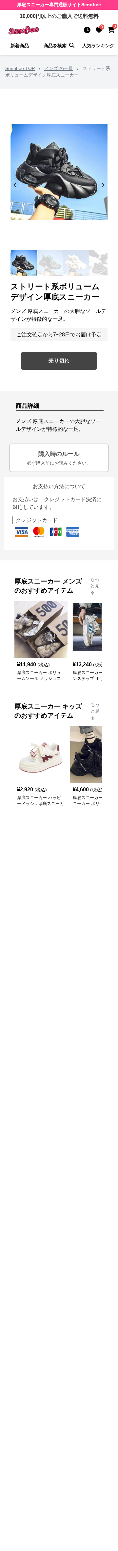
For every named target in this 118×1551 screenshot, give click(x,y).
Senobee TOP (20, 68)
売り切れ (59, 360)
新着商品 (19, 45)
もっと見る (94, 586)
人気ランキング (98, 45)
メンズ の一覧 (58, 68)
